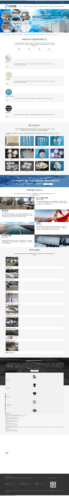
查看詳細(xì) (34, 370)
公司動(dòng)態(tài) (41, 7)
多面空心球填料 (50, 133)
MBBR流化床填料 (14, 133)
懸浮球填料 (56, 133)
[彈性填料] (27, 153)
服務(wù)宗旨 (56, 6)
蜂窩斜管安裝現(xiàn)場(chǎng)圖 (12, 316)
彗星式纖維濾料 (20, 34)
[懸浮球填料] (57, 153)
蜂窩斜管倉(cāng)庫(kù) (10, 279)
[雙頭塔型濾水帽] (12, 153)
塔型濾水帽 (57, 146)
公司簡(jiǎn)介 (25, 6)
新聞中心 (35, 6)
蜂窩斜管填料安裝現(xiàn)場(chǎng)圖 (13, 304)
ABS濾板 (52, 34)
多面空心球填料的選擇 (8, 134)
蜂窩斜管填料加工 (9, 267)
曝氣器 (56, 34)
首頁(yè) (20, 6)
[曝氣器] (42, 153)
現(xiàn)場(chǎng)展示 (46, 7)
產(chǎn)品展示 (58, 1)
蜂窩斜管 (7, 61)
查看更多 (6, 66)
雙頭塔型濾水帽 (14, 34)
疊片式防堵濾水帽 (26, 133)
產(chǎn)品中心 (30, 6)
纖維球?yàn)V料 (43, 34)
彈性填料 (48, 34)
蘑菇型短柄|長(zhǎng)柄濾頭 (42, 146)
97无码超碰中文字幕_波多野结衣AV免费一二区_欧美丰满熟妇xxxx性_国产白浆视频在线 (12, 0)
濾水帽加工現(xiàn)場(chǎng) (11, 328)
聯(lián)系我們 (62, 6)
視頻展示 (51, 6)
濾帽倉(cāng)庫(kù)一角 (10, 352)
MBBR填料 (37, 34)
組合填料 (7, 112)
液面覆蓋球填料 (26, 34)
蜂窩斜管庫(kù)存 (9, 292)
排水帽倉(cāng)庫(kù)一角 (10, 340)
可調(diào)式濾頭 (32, 34)
